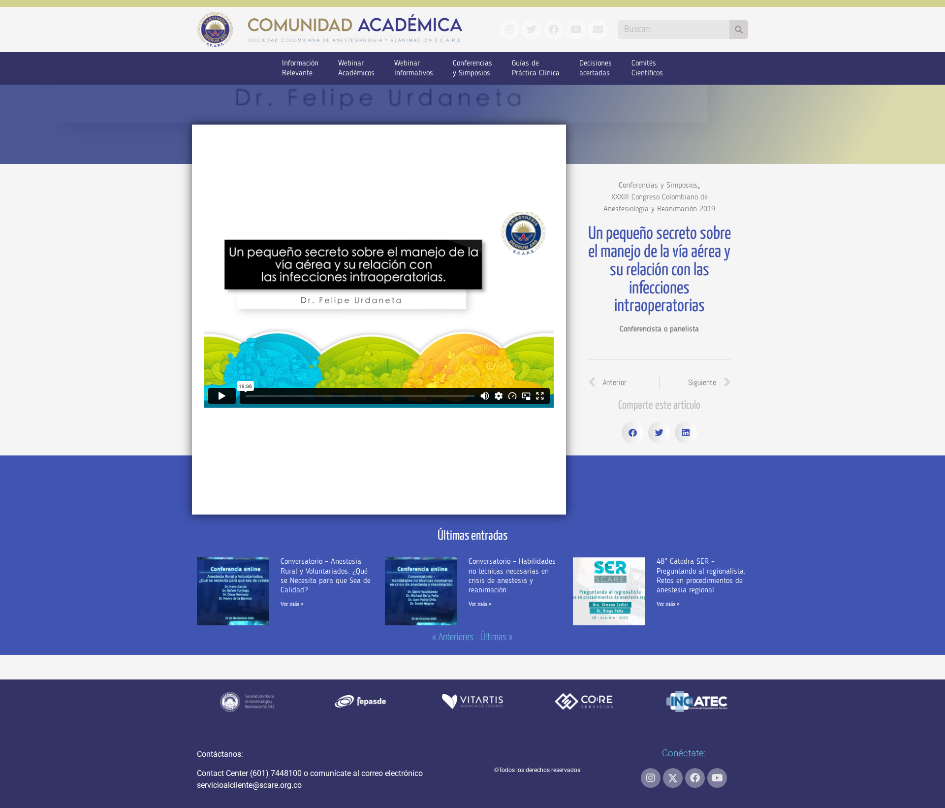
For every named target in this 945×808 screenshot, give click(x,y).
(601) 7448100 (276, 773)
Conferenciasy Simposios (472, 68)
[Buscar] (738, 29)
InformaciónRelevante (300, 68)
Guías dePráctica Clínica (536, 68)
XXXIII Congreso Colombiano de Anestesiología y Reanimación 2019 (659, 203)
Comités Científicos (647, 68)
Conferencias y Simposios (658, 186)
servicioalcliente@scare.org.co (249, 785)
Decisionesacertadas (595, 68)
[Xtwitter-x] (673, 778)
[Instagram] (651, 778)
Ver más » (292, 604)
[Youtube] (717, 778)
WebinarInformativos (413, 68)
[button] (633, 432)
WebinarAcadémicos (356, 68)
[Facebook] (695, 778)
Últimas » (496, 637)
